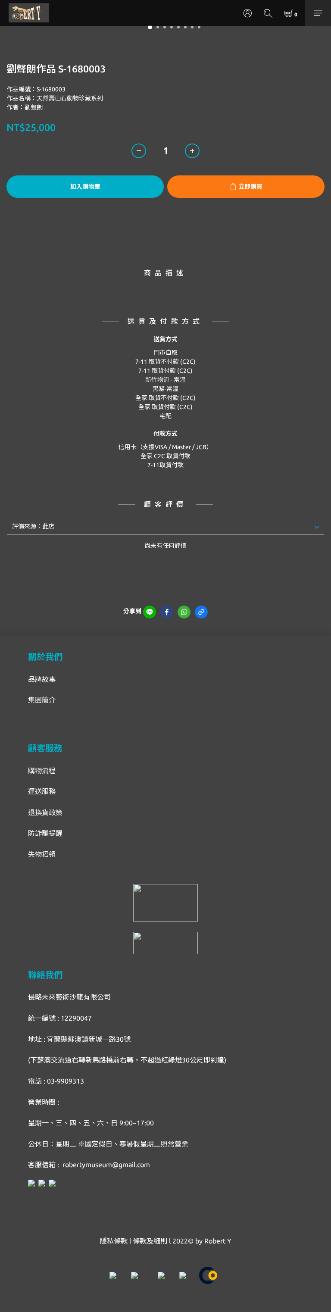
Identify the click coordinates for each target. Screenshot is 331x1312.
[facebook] (166, 612)
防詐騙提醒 (45, 833)
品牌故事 (42, 679)
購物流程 (42, 771)
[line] (149, 612)
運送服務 (42, 791)
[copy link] (201, 612)
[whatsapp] (184, 612)
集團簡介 (42, 700)
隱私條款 (114, 1241)
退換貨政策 (45, 812)
